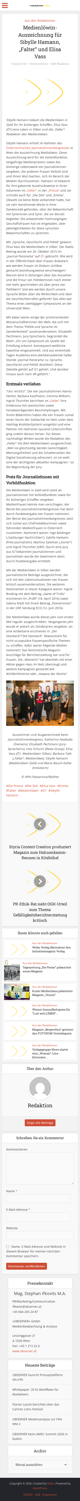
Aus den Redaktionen (40, 20)
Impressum (49, 1494)
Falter (32, 190)
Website (12, 1228)
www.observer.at (24, 1351)
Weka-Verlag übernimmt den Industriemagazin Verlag (51, 949)
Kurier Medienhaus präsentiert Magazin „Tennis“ (52, 993)
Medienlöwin (29, 790)
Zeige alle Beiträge (40, 1123)
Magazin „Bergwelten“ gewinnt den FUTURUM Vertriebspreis (52, 1031)
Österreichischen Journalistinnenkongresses (38, 148)
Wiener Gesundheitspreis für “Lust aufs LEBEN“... (51, 1011)
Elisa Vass (48, 786)
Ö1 (43, 256)
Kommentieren (39, 63)
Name (11, 1191)
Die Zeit (32, 786)
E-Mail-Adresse (18, 1210)
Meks (50, 1483)
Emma (63, 786)
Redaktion (63, 63)
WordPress (40, 1488)
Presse (53, 190)
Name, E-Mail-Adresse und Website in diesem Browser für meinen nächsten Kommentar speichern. (36, 1251)
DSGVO (28, 1494)
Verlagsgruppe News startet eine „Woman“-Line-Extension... (50, 1053)
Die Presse (15, 786)
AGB (37, 1494)
